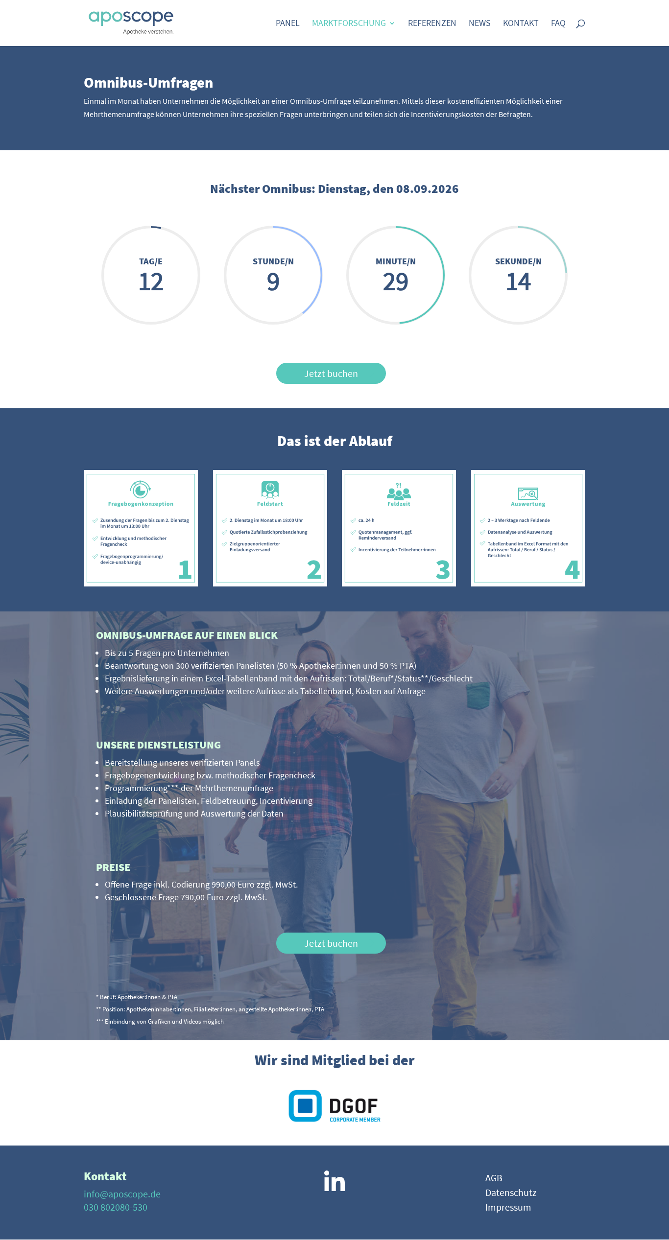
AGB (493, 1179)
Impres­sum (508, 1208)
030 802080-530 (115, 1207)
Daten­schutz (511, 1193)
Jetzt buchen (331, 373)
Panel (288, 24)
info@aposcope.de (122, 1194)
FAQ (558, 24)
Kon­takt (521, 24)
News (480, 24)
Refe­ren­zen (432, 24)
